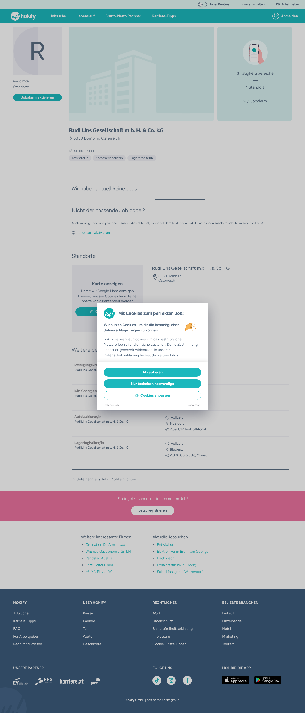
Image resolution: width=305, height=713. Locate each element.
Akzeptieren (152, 372)
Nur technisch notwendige (152, 384)
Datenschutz (111, 405)
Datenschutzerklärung (121, 355)
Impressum (194, 405)
